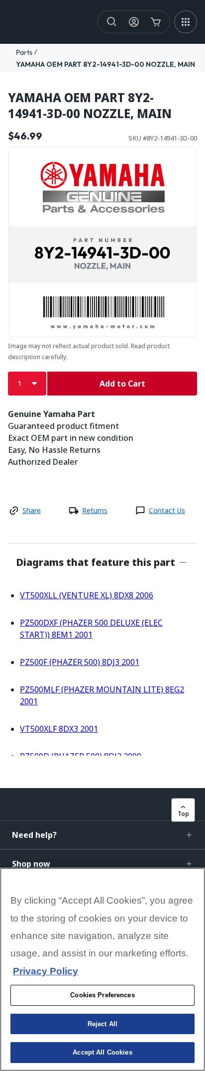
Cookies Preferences (102, 995)
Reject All (102, 1024)
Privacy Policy (45, 971)
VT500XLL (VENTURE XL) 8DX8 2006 (86, 595)
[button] (102, 835)
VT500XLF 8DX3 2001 (59, 728)
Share (31, 510)
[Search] (112, 22)
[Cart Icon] (156, 22)
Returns (94, 510)
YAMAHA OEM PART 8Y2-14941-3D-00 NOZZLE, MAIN (105, 64)
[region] (102, 969)
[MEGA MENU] (185, 21)
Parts (24, 52)
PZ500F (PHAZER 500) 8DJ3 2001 (79, 662)
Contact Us (167, 510)
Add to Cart (122, 383)
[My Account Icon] (134, 22)
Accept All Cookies (102, 1052)
